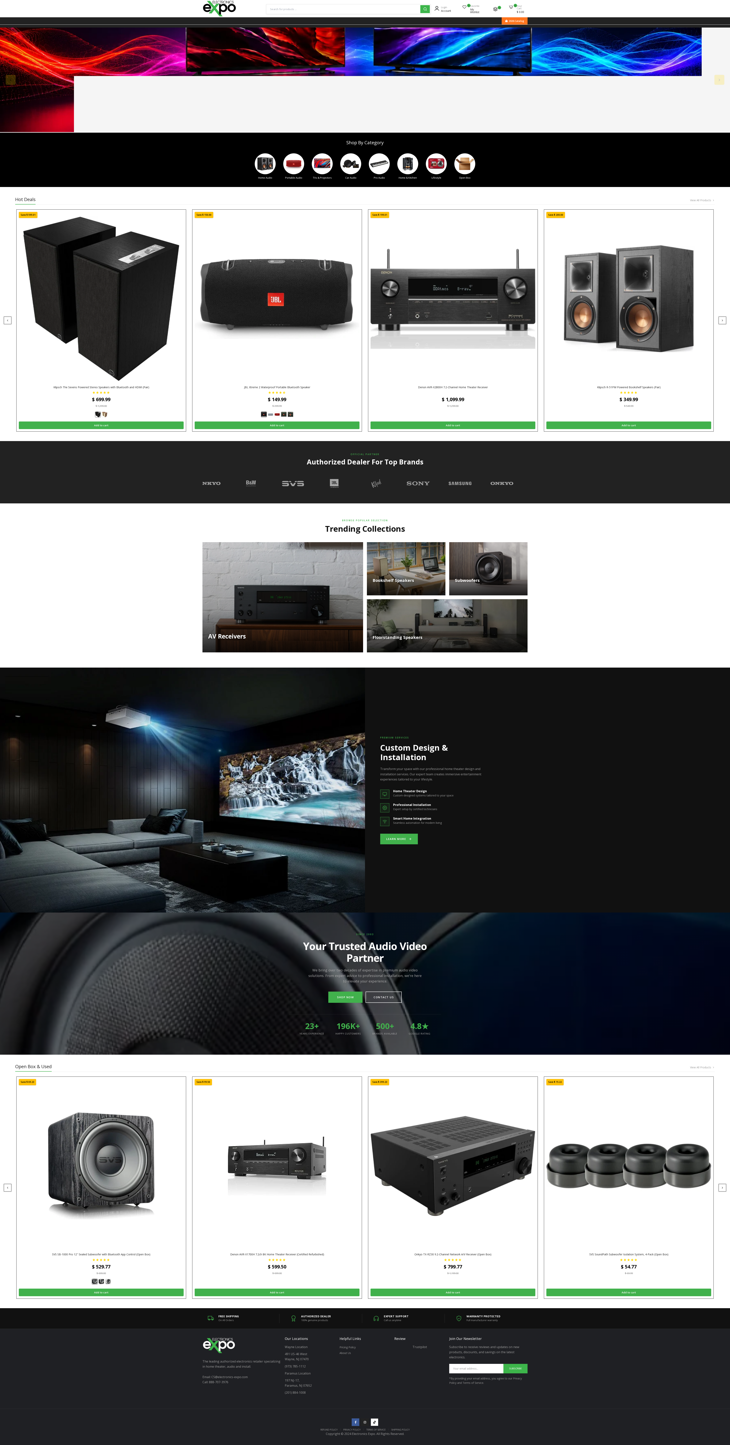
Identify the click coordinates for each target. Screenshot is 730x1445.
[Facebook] (355, 1422)
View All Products (700, 200)
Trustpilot (420, 1347)
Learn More (396, 839)
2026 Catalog (516, 21)
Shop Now (345, 997)
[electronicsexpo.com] (219, 16)
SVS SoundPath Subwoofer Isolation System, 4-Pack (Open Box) (628, 1254)
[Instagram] (365, 1422)
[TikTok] (374, 1422)
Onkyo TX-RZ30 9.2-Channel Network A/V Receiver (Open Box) (452, 1254)
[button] (101, 392)
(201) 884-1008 (295, 1392)
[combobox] (343, 9)
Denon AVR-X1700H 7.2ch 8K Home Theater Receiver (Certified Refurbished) (277, 1254)
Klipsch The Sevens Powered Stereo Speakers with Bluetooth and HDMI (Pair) (101, 387)
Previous (11, 80)
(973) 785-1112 (295, 1366)
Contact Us (384, 997)
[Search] (425, 9)
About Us (345, 1353)
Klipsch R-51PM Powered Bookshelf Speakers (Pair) (629, 387)
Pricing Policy (348, 1347)
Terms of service (376, 1429)
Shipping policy (400, 1429)
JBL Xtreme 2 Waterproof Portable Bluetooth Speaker (277, 387)
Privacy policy (352, 1429)
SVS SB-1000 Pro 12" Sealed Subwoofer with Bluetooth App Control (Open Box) (101, 1254)
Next (719, 80)
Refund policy (329, 1429)
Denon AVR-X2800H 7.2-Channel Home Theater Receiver (453, 387)
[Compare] (495, 9)
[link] (365, 80)
